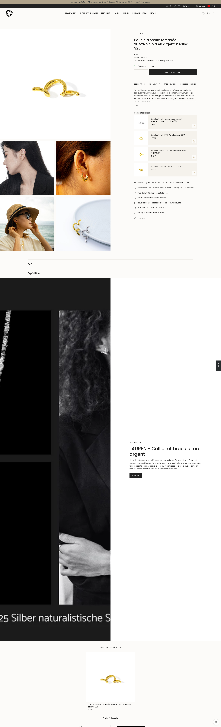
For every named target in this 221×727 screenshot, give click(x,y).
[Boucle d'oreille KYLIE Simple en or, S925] (141, 138)
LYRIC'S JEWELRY (140, 33)
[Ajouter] (194, 126)
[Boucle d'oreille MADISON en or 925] (141, 169)
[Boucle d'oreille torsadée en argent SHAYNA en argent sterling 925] (141, 122)
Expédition (34, 273)
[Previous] (7, 2)
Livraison (138, 60)
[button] (116, 13)
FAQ (30, 264)
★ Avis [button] (219, 366)
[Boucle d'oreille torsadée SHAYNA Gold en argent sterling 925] (110, 677)
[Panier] (214, 13)
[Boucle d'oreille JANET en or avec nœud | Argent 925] (141, 154)
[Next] (214, 2)
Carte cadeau (188, 6)
